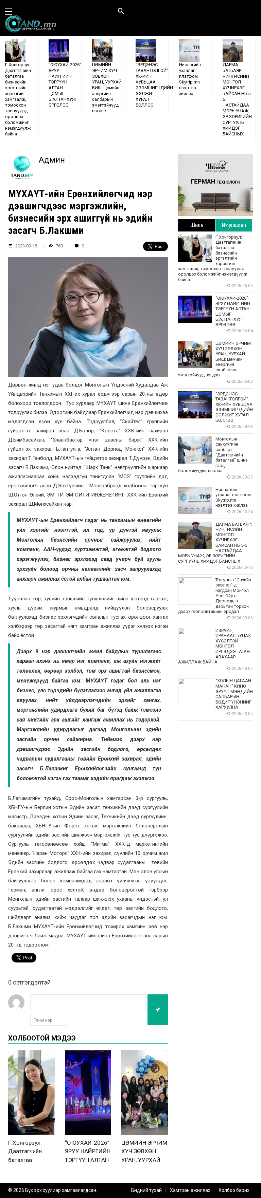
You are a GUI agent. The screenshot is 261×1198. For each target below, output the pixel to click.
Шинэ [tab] (196, 225)
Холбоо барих (234, 1190)
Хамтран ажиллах (190, 1190)
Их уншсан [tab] (234, 225)
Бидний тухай (146, 1190)
